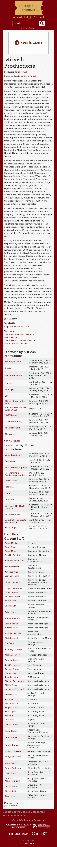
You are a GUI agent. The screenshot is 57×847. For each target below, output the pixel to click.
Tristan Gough (12, 669)
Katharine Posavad (14, 689)
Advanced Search (28, 28)
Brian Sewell (30, 76)
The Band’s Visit (13, 515)
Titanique (9, 389)
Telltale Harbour (13, 375)
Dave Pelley (11, 763)
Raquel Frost (11, 707)
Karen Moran (11, 786)
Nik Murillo (10, 673)
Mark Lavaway (12, 582)
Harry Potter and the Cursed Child (16, 408)
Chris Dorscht (11, 638)
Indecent (9, 487)
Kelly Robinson (12, 567)
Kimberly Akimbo (13, 361)
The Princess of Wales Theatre (19, 340)
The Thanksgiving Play (16, 468)
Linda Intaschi (11, 592)
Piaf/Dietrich (11, 415)
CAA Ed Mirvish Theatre (15, 343)
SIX (6, 396)
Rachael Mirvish (12, 596)
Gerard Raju (11, 737)
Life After (10, 383)
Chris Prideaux (12, 624)
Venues (25, 811)
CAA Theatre (10, 337)
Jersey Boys (10, 527)
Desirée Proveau (13, 633)
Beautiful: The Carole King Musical (15, 521)
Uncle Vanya (11, 480)
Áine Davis (10, 796)
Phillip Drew (11, 685)
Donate (21, 815)
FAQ (27, 17)
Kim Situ (9, 715)
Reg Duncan (11, 694)
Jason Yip (9, 699)
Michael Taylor (12, 655)
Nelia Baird (10, 773)
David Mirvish (20, 72)
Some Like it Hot (13, 455)
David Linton (11, 731)
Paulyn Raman (12, 745)
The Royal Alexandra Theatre (19, 334)
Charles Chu (11, 606)
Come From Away (14, 421)
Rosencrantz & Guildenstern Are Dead (16, 474)
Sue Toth (9, 643)
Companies (38, 811)
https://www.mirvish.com (16, 326)
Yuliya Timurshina (13, 588)
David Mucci (10, 551)
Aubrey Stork (11, 660)
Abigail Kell (10, 791)
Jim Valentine (11, 572)
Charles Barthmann (14, 681)
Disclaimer (9, 815)
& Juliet (8, 368)
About (17, 17)
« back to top (28, 843)
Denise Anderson (13, 768)
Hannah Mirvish (12, 618)
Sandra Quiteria (13, 751)
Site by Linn (28, 841)
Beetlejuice (10, 461)
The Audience (11, 434)
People (7, 811)
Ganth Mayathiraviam (12, 779)
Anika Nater (11, 612)
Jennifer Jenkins (12, 665)
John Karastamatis (14, 560)
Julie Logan (10, 711)
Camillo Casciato (13, 555)
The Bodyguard (12, 428)
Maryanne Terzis (13, 756)
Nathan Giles (11, 628)
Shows (16, 811)
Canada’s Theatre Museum (28, 820)
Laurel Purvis (11, 724)
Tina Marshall (12, 703)
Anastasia (10, 499)
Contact (38, 17)
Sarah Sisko (10, 600)
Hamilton (9, 493)
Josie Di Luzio (11, 677)
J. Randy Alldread (14, 650)
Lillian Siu (9, 719)
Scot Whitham (12, 576)
